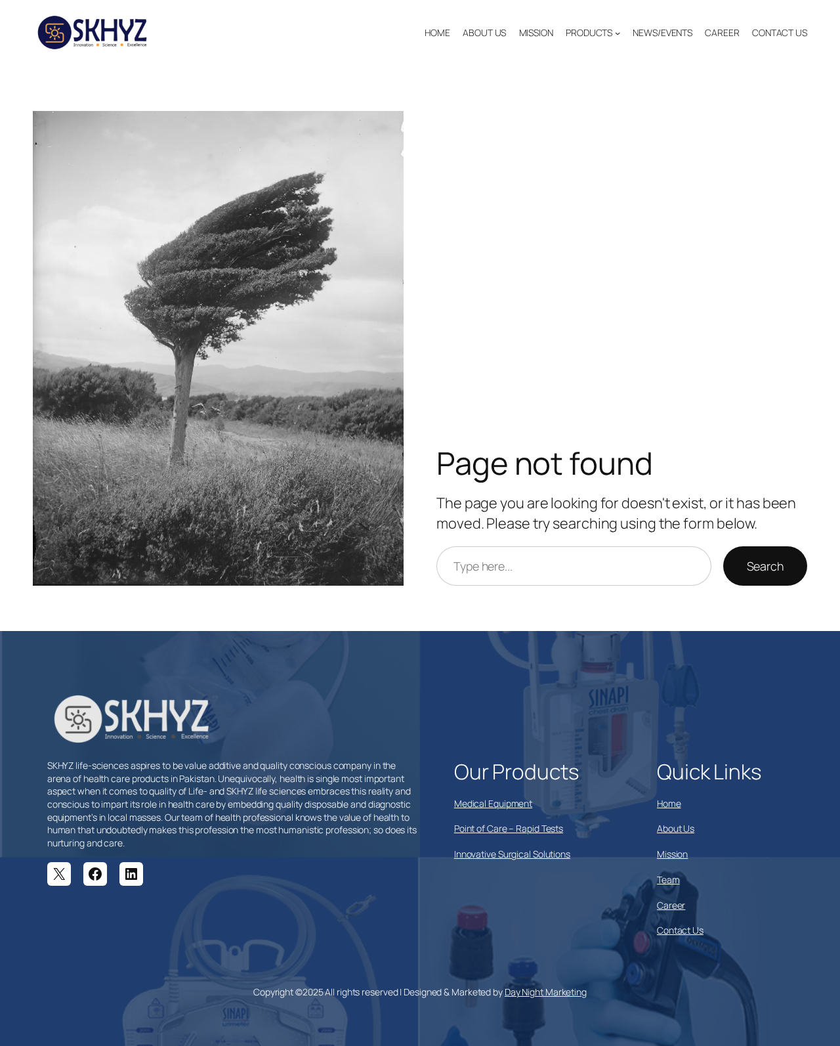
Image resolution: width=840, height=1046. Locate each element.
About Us (675, 828)
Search (765, 566)
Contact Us (680, 930)
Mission (672, 854)
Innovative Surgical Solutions (512, 854)
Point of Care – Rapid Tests (508, 828)
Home (669, 803)
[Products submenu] (617, 32)
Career (671, 905)
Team (668, 879)
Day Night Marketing (546, 992)
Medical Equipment (493, 803)
